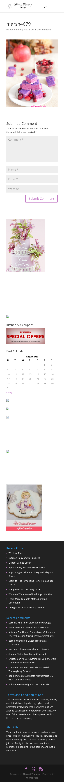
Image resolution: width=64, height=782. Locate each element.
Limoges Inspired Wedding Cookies (27, 607)
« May (9, 392)
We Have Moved (17, 553)
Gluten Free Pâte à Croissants (33, 627)
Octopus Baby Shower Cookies (24, 557)
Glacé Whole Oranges (40, 622)
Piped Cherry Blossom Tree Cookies (27, 567)
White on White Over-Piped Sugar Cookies (30, 594)
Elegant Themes (31, 773)
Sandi (11, 627)
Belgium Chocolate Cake (36, 684)
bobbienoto (15, 29)
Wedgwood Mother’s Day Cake (24, 589)
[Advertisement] (21, 293)
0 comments (45, 29)
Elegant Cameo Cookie (20, 562)
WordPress (32, 777)
